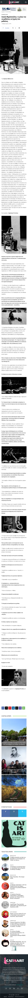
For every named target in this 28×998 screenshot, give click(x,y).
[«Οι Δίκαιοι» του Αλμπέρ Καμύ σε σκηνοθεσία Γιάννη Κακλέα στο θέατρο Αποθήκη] (14, 760)
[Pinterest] (9, 708)
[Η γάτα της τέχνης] (14, 2)
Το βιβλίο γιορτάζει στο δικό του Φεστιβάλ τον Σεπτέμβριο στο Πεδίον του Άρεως (14, 743)
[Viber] (20, 708)
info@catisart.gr (19, 984)
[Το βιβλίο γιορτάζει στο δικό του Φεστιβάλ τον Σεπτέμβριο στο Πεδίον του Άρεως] (14, 732)
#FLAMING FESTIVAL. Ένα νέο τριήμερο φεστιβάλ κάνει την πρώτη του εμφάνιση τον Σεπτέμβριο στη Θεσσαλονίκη (18, 943)
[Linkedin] (13, 708)
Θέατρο (14, 767)
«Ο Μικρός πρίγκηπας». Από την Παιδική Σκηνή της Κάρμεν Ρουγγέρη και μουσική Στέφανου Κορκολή (18, 887)
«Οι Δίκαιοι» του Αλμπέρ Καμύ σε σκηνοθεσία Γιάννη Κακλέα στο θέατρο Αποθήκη (14, 771)
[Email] (16, 708)
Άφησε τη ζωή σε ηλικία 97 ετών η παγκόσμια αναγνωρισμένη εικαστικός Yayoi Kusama (18, 915)
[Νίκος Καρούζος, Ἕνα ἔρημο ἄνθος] (14, 789)
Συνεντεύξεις (8, 12)
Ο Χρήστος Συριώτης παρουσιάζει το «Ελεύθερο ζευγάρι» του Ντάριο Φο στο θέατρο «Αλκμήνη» (17, 896)
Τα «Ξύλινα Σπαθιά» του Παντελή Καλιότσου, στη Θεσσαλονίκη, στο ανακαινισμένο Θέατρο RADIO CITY (17, 934)
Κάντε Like (5, 810)
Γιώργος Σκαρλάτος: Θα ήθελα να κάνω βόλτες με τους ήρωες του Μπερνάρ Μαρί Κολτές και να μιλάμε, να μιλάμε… (18, 924)
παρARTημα (12, 902)
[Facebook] (2, 708)
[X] (6, 708)
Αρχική (2, 12)
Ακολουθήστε (14, 810)
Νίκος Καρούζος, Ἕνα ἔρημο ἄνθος (14, 800)
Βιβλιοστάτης (13, 740)
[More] (19, 28)
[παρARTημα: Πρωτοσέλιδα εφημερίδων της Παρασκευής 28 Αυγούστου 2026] (5, 905)
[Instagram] (10, 988)
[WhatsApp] (23, 708)
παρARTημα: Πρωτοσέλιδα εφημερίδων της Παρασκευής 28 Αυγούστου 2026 (18, 906)
